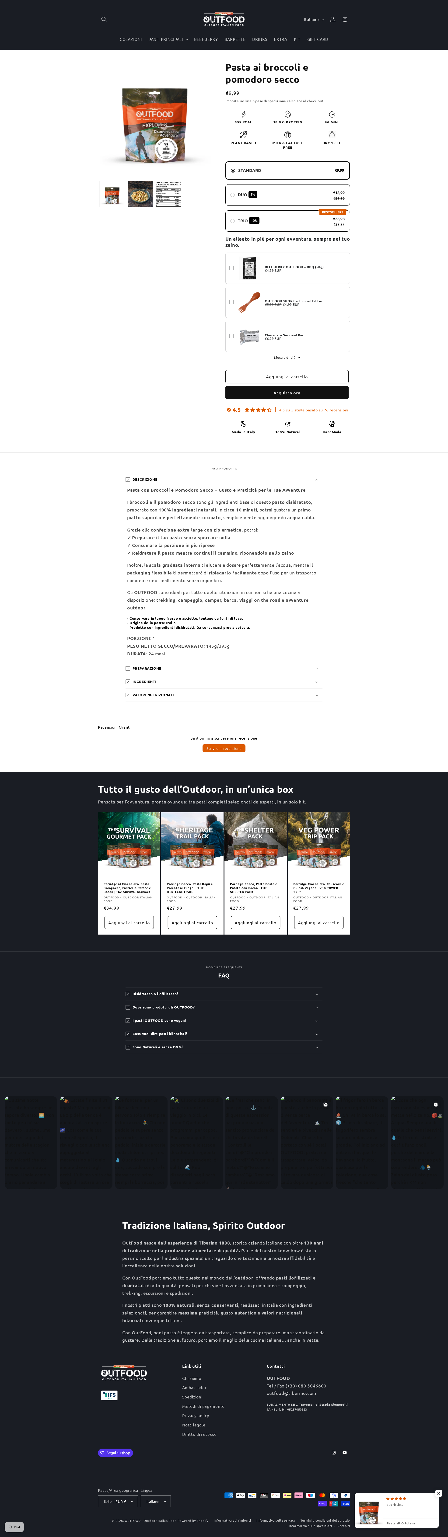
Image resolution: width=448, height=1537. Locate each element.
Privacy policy (195, 1415)
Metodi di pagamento (203, 1406)
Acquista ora (286, 392)
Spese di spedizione (269, 101)
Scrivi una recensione (224, 748)
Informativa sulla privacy (275, 1520)
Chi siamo (191, 1378)
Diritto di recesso (199, 1434)
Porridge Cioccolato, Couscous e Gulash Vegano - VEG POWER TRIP (318, 888)
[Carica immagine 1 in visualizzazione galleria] (112, 194)
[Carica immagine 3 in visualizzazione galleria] (168, 194)
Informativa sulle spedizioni (310, 1526)
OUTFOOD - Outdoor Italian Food (151, 1521)
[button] (104, 19)
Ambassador (194, 1387)
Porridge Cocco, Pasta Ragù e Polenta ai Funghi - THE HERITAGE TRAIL (190, 888)
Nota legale (193, 1424)
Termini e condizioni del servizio (325, 1520)
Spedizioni (192, 1396)
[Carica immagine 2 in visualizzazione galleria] (140, 194)
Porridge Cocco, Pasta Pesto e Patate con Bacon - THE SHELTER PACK (253, 888)
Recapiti (343, 1526)
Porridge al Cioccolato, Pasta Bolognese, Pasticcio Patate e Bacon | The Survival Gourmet (127, 888)
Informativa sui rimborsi (232, 1520)
